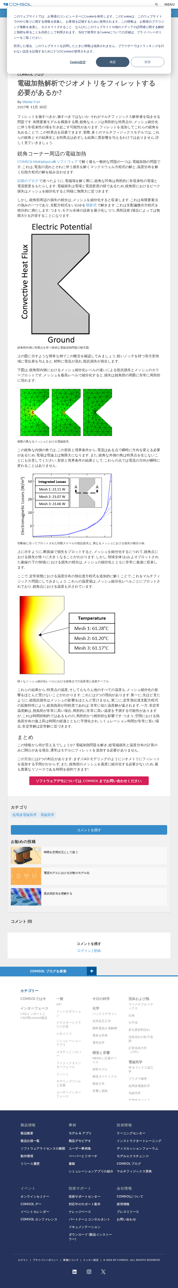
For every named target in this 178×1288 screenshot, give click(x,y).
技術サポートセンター (85, 1196)
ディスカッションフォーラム (137, 1148)
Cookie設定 (78, 62)
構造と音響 (101, 1052)
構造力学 (98, 1083)
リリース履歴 (30, 1163)
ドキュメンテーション (85, 1227)
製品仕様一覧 (30, 1140)
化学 (95, 1008)
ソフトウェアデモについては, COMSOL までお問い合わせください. (89, 780)
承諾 (113, 62)
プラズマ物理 (138, 1078)
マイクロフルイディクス (141, 1006)
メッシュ (62, 1074)
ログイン (23, 1259)
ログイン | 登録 (89, 950)
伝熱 (132, 1015)
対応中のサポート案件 (85, 1204)
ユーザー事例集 (80, 1148)
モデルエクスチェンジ (133, 1156)
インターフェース (34, 1008)
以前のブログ (27, 181)
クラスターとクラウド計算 (68, 1024)
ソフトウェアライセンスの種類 (43, 1148)
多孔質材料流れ (139, 1029)
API (59, 1004)
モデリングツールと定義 (68, 1083)
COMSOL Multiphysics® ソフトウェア (47, 161)
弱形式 (91, 205)
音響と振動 (100, 1091)
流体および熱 (139, 998)
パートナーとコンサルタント (89, 1219)
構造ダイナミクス (104, 1076)
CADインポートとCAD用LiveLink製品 (33, 1015)
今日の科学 (101, 998)
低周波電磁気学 (24, 815)
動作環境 (27, 1156)
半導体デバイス (139, 1100)
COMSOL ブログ (30, 74)
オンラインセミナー (35, 1196)
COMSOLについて (130, 1196)
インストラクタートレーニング (139, 1140)
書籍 (72, 1163)
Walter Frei (31, 102)
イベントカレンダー (35, 1211)
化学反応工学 (101, 1021)
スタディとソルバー (68, 1054)
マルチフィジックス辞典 (134, 1171)
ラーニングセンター (131, 1133)
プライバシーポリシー (46, 1259)
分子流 (133, 1022)
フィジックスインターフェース (68, 1065)
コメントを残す (89, 830)
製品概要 (27, 1133)
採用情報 (123, 1204)
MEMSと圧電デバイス (104, 1060)
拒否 (148, 62)
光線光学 (135, 1093)
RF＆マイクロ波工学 (141, 1069)
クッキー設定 (91, 1259)
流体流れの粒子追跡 (141, 1039)
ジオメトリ (64, 1033)
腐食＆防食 (100, 1035)
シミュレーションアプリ (68, 1042)
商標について (71, 1259)
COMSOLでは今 (33, 998)
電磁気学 (47, 815)
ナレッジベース (80, 1211)
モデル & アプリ (80, 1133)
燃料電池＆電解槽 (104, 1028)
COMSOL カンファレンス (39, 1219)
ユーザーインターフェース (68, 1094)
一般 (59, 998)
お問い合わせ (126, 1219)
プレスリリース (128, 1211)
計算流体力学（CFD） (138, 1050)
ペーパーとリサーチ (83, 1156)
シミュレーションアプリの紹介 (91, 1171)
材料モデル (100, 1069)
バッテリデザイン (104, 1014)
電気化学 (98, 1042)
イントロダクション (68, 1013)
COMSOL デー (31, 1204)
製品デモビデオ (80, 1140)
